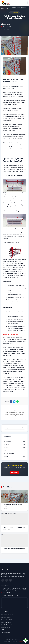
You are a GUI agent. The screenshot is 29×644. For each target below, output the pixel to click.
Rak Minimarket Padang (7, 614)
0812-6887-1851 (7, 592)
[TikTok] (10, 580)
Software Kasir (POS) (6, 619)
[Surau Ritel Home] (6, 3)
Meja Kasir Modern (5, 617)
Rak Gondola (7, 444)
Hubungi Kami (14, 472)
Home (2, 8)
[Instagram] (6, 580)
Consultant (6, 456)
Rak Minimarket (14, 12)
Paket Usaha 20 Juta (6, 622)
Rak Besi (6, 447)
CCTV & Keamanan (6, 630)
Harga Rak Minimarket (9, 453)
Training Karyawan (5, 632)
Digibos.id (10, 641)
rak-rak (20, 377)
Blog (7, 8)
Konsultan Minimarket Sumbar (8, 624)
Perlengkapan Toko (6, 627)
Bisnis (5, 450)
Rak (5, 192)
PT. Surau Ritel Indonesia (11, 361)
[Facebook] (2, 580)
